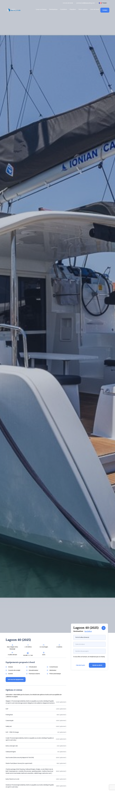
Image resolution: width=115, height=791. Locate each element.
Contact (104, 10)
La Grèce (88, 631)
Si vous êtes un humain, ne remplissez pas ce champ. (89, 656)
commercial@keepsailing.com (85, 3)
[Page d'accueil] (13, 10)
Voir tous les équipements (15, 679)
